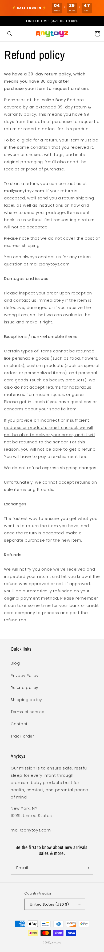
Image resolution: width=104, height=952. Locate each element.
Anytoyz (56, 942)
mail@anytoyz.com (24, 191)
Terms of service (28, 711)
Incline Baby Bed (58, 100)
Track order (22, 736)
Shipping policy (26, 699)
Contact (19, 724)
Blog (15, 663)
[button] (10, 34)
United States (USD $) (49, 904)
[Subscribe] (87, 868)
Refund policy (24, 687)
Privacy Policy (24, 675)
